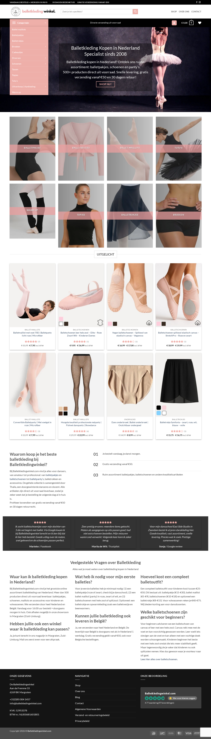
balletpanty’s (37, 478)
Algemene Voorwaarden (88, 709)
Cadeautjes (17, 52)
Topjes (15, 75)
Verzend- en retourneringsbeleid (92, 715)
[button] (29, 23)
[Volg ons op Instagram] (200, 2)
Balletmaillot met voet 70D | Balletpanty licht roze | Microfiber (32, 334)
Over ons (184, 11)
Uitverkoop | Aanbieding (23, 86)
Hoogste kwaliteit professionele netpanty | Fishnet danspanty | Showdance (81, 424)
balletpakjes (52, 474)
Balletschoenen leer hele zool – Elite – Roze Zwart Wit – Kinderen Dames (81, 334)
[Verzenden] (135, 11)
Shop (174, 11)
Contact (196, 11)
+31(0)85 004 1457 (20, 699)
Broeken (16, 46)
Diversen (16, 58)
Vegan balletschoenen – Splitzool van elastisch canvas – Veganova (130, 334)
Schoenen (16, 63)
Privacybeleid (82, 720)
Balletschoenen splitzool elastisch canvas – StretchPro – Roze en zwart (178, 334)
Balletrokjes (17, 41)
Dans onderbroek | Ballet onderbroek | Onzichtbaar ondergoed (130, 424)
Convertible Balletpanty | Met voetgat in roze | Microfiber (32, 424)
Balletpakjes (18, 35)
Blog (77, 697)
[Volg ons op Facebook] (197, 2)
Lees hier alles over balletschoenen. (159, 659)
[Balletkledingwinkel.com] (33, 11)
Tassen (15, 69)
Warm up (16, 92)
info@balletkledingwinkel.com (26, 703)
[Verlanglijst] (199, 22)
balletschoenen (18, 478)
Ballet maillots (19, 29)
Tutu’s (15, 80)
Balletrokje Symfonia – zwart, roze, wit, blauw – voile (178, 424)
